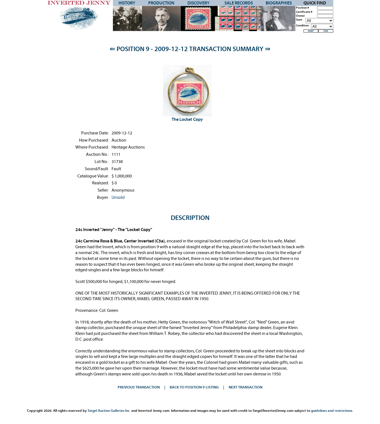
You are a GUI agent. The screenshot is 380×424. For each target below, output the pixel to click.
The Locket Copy (187, 119)
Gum (299, 19)
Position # (302, 7)
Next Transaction (245, 387)
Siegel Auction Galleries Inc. (109, 410)
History (127, 3)
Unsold (118, 197)
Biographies (279, 3)
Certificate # (304, 12)
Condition (302, 25)
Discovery (198, 3)
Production (161, 3)
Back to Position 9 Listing (194, 387)
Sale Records (238, 3)
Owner (300, 15)
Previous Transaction (139, 387)
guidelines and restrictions (331, 410)
